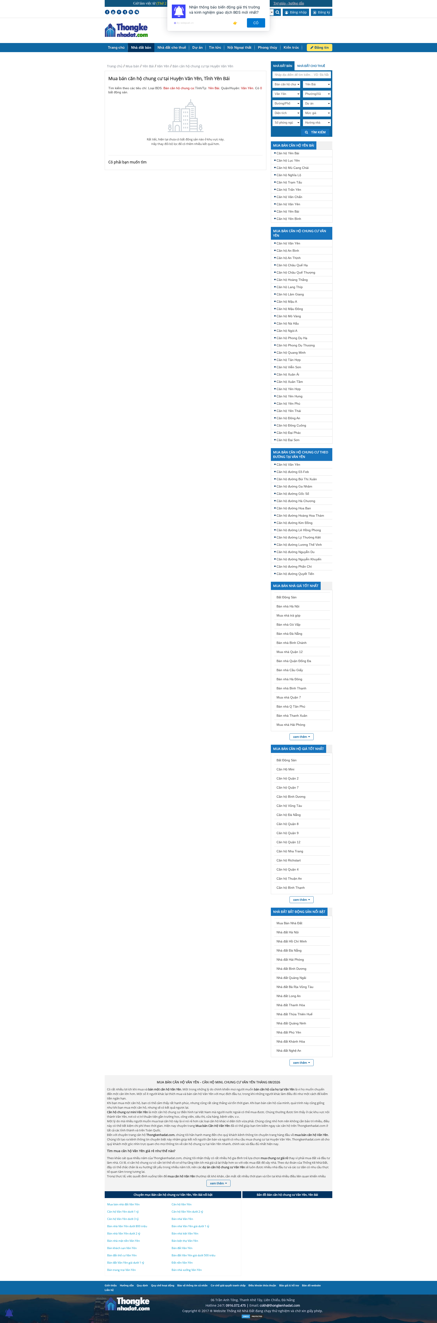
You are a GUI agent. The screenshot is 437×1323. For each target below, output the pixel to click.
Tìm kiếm (318, 132)
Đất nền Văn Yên (182, 1263)
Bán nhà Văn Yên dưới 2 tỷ (123, 1233)
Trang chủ (116, 47)
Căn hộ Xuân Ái (288, 374)
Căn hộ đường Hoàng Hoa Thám (300, 515)
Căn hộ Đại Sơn (288, 440)
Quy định (142, 1285)
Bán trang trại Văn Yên (121, 1270)
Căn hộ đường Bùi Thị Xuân (297, 479)
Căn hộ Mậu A (287, 301)
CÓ (256, 23)
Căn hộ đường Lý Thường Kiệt (299, 537)
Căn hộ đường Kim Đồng (295, 523)
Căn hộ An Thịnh (289, 258)
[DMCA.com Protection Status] (252, 1317)
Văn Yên (163, 66)
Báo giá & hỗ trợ (289, 1285)
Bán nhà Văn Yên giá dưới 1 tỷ (190, 1226)
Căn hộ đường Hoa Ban (294, 508)
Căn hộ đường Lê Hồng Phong (299, 530)
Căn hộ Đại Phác (289, 432)
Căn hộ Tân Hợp (289, 360)
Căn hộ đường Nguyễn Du (296, 552)
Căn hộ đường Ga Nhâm (294, 486)
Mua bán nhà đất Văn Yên (123, 1204)
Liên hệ (109, 1290)
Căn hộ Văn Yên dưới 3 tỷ (123, 1219)
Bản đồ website (311, 1285)
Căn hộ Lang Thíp (290, 287)
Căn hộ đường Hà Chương (296, 501)
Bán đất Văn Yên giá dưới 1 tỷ (125, 1263)
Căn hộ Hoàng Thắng (292, 280)
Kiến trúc (291, 47)
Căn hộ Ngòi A (287, 331)
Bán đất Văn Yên (182, 1248)
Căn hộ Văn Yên (288, 204)
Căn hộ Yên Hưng (289, 396)
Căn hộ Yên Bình (289, 219)
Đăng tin (321, 47)
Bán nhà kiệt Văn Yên (185, 1233)
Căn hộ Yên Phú (288, 403)
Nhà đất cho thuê (172, 47)
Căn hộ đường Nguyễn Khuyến (299, 559)
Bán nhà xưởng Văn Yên (187, 1270)
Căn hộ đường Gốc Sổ (293, 493)
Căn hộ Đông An (288, 418)
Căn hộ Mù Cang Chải (293, 168)
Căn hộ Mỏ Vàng (289, 316)
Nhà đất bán (141, 47)
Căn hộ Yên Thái (289, 411)
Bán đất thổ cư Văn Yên (122, 1255)
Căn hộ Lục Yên (288, 160)
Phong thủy (267, 47)
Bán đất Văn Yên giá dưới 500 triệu (193, 1255)
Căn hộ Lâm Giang (290, 294)
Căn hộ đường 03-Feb (293, 472)
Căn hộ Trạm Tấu (289, 182)
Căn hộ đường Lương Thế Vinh (299, 544)
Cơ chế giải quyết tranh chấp (228, 1285)
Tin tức (215, 47)
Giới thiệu (111, 1285)
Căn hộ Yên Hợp (289, 389)
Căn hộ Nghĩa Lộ (289, 175)
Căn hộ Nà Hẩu (288, 323)
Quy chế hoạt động (162, 1285)
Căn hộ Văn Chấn (289, 197)
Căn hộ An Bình (288, 250)
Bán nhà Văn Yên (182, 1219)
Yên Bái (148, 66)
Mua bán (132, 66)
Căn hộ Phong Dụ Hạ (292, 338)
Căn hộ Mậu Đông (290, 309)
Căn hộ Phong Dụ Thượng (296, 345)
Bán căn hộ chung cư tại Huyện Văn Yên (203, 66)
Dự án (197, 47)
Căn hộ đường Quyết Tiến (295, 574)
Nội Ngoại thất (239, 47)
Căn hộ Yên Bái (288, 153)
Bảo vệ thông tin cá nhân (192, 1285)
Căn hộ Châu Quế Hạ (292, 265)
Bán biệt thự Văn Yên (185, 1241)
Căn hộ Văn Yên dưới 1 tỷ (123, 1212)
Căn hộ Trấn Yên (289, 189)
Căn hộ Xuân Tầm (290, 381)
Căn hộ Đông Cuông (291, 425)
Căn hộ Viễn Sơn (289, 367)
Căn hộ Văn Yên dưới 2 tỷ (187, 1212)
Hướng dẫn (127, 1285)
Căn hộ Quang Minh (291, 352)
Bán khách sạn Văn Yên (122, 1248)
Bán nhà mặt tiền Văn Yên (123, 1241)
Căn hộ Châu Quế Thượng (296, 272)
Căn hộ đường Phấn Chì (294, 566)
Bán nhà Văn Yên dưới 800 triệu (127, 1226)
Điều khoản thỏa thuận (262, 1285)
